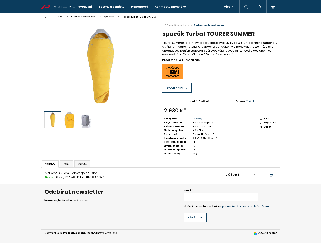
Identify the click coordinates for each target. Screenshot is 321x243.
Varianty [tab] (50, 164)
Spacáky (197, 118)
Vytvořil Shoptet (267, 233)
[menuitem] (85, 6)
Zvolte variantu (177, 87)
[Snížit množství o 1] (247, 175)
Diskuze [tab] (82, 164)
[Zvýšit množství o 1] (263, 175)
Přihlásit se (195, 217)
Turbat (250, 101)
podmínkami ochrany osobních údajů (245, 206)
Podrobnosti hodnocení (209, 25)
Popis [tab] (67, 164)
